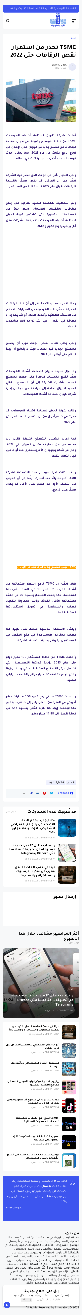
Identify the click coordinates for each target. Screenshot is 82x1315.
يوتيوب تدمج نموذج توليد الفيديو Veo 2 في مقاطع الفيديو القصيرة (33, 1083)
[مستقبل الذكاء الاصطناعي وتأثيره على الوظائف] (69, 1069)
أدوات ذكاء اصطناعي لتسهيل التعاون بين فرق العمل (32, 1047)
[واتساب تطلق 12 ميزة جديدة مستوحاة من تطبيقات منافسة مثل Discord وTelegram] (67, 853)
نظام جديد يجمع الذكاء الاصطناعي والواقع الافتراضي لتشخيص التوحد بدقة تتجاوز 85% (33, 826)
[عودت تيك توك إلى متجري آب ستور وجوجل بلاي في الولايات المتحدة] (69, 1105)
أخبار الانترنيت (55, 782)
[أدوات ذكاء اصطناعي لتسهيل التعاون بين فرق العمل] (69, 1050)
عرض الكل (11, 812)
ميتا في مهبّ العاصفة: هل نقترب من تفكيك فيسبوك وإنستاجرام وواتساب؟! (35, 871)
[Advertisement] (41, 260)
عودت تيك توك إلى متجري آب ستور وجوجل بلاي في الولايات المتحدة (33, 1102)
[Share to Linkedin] (37, 793)
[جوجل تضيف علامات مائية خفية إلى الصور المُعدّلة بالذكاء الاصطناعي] (69, 1160)
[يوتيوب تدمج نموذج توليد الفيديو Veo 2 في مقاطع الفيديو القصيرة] (69, 1087)
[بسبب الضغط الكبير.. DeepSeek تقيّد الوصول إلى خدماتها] (69, 1142)
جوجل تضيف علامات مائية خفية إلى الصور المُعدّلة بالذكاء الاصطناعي (33, 1157)
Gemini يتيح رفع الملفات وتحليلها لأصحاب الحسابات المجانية (37, 1120)
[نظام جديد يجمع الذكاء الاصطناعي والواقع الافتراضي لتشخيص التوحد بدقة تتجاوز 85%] (67, 828)
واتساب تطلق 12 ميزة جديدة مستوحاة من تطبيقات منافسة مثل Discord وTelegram (32, 849)
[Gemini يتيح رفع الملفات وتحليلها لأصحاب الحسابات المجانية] (69, 1124)
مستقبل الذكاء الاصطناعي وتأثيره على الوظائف (34, 1065)
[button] (24, 793)
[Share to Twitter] (51, 793)
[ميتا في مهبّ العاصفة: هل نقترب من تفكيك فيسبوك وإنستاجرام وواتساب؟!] (67, 875)
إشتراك (26, 1299)
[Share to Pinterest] (44, 793)
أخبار (73, 38)
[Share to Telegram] (31, 793)
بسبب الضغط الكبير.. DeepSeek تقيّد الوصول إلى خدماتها (36, 1138)
